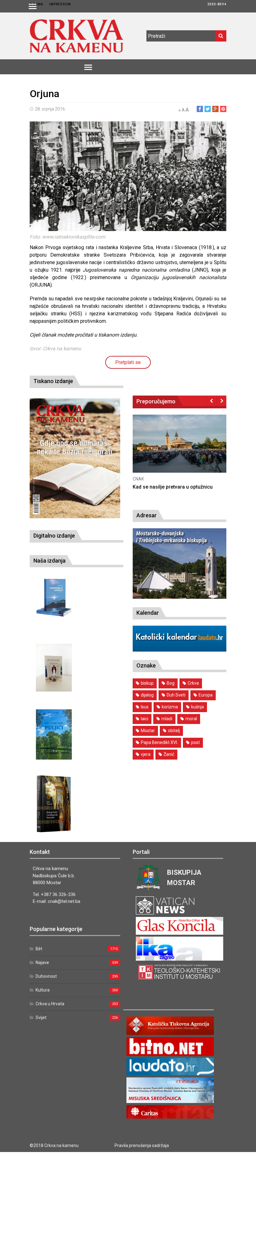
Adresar (146, 515)
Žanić (169, 754)
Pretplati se (128, 362)
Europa (206, 694)
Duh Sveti (176, 694)
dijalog (147, 694)
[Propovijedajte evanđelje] (54, 597)
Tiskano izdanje (53, 381)
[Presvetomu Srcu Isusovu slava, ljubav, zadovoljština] (54, 668)
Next (221, 401)
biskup (147, 683)
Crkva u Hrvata (50, 1003)
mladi (166, 718)
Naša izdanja (49, 560)
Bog (171, 683)
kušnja (197, 706)
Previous (211, 401)
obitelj (174, 730)
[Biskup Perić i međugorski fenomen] (54, 804)
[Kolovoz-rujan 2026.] (75, 458)
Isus (145, 706)
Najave (42, 962)
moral (191, 718)
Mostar (148, 730)
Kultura (43, 989)
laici (144, 718)
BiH (39, 948)
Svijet (41, 1017)
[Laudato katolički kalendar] (179, 650)
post (195, 742)
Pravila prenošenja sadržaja (142, 1145)
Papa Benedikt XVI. (159, 742)
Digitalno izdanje (54, 535)
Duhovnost (46, 976)
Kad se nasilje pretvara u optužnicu (173, 487)
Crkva (193, 683)
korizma (170, 706)
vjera (145, 754)
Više (180, 450)
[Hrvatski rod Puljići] (54, 734)
